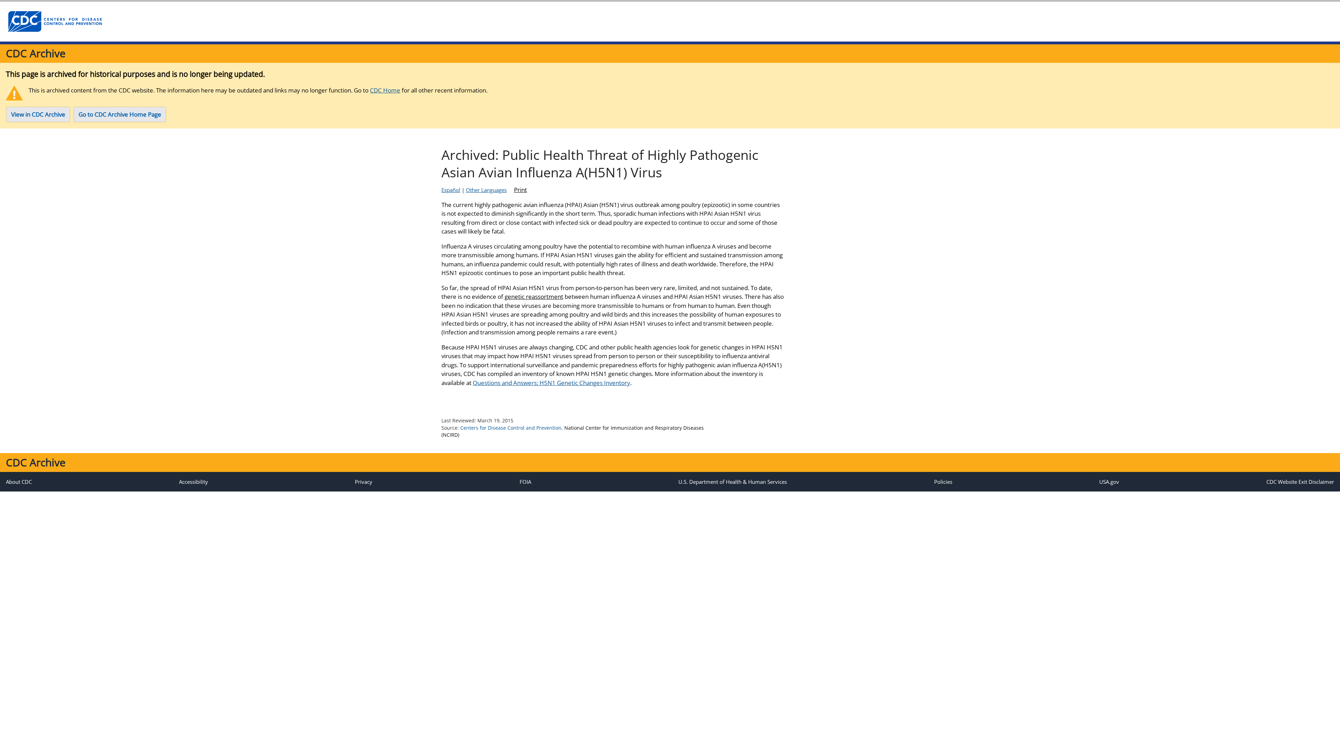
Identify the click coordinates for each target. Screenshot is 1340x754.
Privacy (363, 481)
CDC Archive (36, 53)
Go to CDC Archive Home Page (120, 114)
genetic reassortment (534, 297)
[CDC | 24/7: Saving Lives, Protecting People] (55, 22)
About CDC (19, 481)
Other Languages (486, 189)
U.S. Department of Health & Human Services (732, 481)
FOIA (525, 481)
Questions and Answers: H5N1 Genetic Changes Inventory (551, 383)
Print (520, 190)
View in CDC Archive (38, 114)
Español (450, 189)
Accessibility (193, 481)
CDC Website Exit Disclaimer (1300, 481)
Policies (943, 481)
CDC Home (385, 90)
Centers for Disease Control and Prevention (510, 427)
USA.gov (1109, 481)
